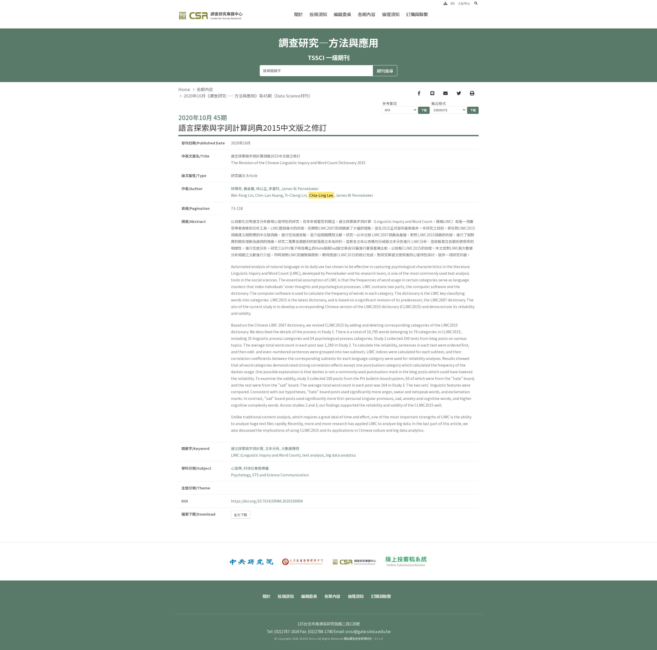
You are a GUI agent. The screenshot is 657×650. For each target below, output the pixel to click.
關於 (298, 14)
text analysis (313, 455)
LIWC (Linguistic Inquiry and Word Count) (266, 455)
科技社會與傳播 (256, 468)
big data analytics (341, 455)
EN (453, 3)
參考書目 (389, 103)
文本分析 (272, 448)
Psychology (240, 474)
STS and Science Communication (280, 474)
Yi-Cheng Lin (296, 195)
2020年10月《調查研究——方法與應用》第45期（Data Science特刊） (248, 96)
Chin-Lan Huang (269, 195)
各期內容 (366, 14)
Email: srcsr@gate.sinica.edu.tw (362, 631)
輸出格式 (438, 103)
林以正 (261, 188)
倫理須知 (390, 14)
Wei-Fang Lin (242, 195)
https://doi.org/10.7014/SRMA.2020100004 (267, 501)
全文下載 (240, 514)
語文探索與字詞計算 (247, 448)
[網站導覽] (445, 3)
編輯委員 (342, 14)
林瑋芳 (236, 188)
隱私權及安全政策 (355, 638)
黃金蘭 (249, 188)
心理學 (236, 468)
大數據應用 (290, 448)
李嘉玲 (274, 188)
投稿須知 (318, 14)
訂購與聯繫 (417, 14)
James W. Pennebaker (300, 188)
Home (184, 89)
